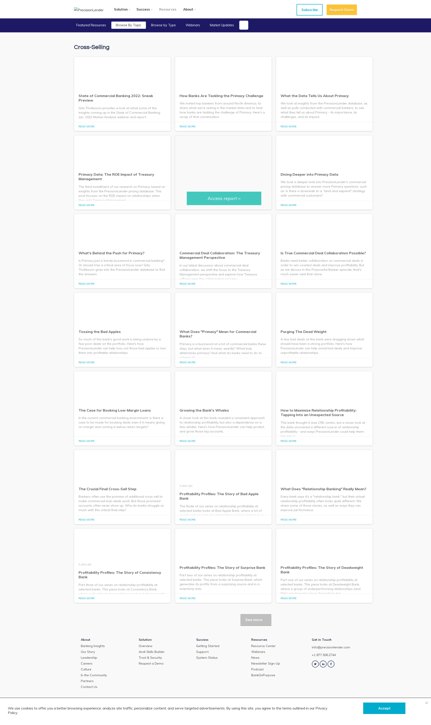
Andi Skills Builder (152, 652)
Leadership (89, 658)
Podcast (257, 669)
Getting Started (207, 646)
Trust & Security (150, 658)
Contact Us (89, 687)
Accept (384, 708)
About (188, 9)
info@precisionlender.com (331, 647)
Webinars (193, 25)
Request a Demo (151, 663)
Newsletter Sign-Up (265, 663)
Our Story (88, 652)
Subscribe (309, 10)
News (255, 658)
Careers (86, 663)
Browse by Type (163, 25)
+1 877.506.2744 (324, 655)
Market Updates (222, 25)
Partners (87, 681)
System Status (207, 658)
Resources (167, 9)
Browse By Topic (128, 25)
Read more (87, 126)
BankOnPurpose (263, 675)
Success (143, 9)
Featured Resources (91, 25)
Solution (121, 9)
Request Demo (342, 10)
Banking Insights (93, 646)
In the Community (94, 675)
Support (202, 652)
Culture (86, 669)
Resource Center (263, 646)
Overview (145, 646)
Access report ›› (224, 198)
